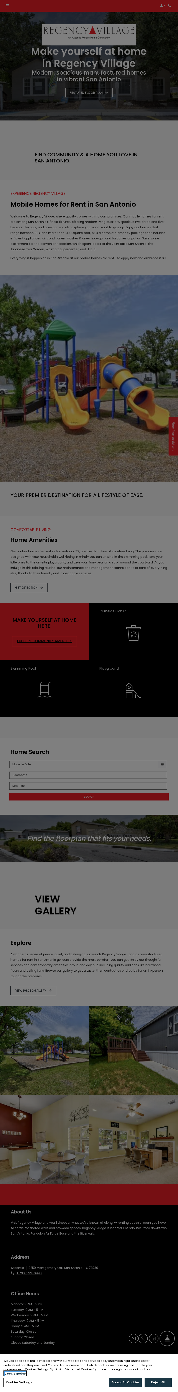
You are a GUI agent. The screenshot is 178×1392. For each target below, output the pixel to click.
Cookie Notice (15, 1374)
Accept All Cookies (125, 1382)
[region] (89, 1373)
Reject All (158, 1382)
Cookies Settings (19, 1382)
